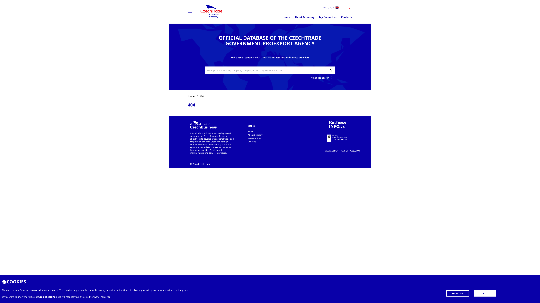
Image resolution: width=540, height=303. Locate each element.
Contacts (346, 17)
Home (286, 17)
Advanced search (320, 77)
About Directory (305, 17)
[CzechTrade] (225, 11)
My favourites (328, 17)
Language (328, 7)
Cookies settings (47, 296)
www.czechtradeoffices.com (342, 150)
